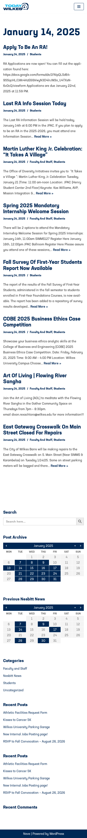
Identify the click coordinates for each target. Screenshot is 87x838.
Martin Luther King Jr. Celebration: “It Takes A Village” (42, 151)
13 (9, 568)
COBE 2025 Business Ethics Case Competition (41, 321)
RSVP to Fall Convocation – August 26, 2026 (34, 741)
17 (55, 568)
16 (43, 568)
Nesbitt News (12, 676)
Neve (26, 834)
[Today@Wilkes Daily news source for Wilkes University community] (17, 6)
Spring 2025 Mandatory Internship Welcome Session (36, 208)
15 (32, 568)
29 (32, 579)
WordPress (56, 834)
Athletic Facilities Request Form (25, 713)
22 (32, 573)
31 (55, 579)
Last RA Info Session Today (34, 103)
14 (20, 568)
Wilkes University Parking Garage (26, 727)
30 (43, 579)
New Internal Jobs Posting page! (25, 734)
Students (35, 54)
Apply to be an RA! (25, 47)
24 (55, 573)
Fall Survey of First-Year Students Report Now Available (42, 265)
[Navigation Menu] (79, 6)
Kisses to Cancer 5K (17, 720)
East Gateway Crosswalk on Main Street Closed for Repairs (42, 429)
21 (20, 573)
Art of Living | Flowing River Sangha (35, 378)
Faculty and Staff (41, 162)
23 (43, 573)
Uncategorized (13, 690)
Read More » (43, 136)
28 (20, 579)
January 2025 (43, 546)
